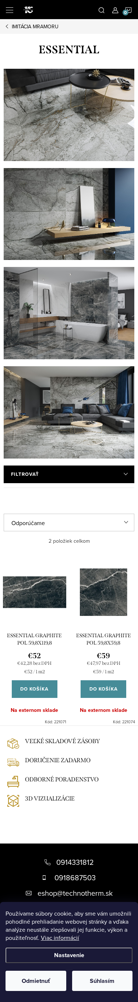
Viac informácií (60, 938)
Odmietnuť (36, 981)
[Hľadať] (101, 9)
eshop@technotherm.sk (75, 893)
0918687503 (75, 877)
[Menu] (9, 9)
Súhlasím (102, 981)
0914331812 (75, 862)
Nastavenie (69, 955)
